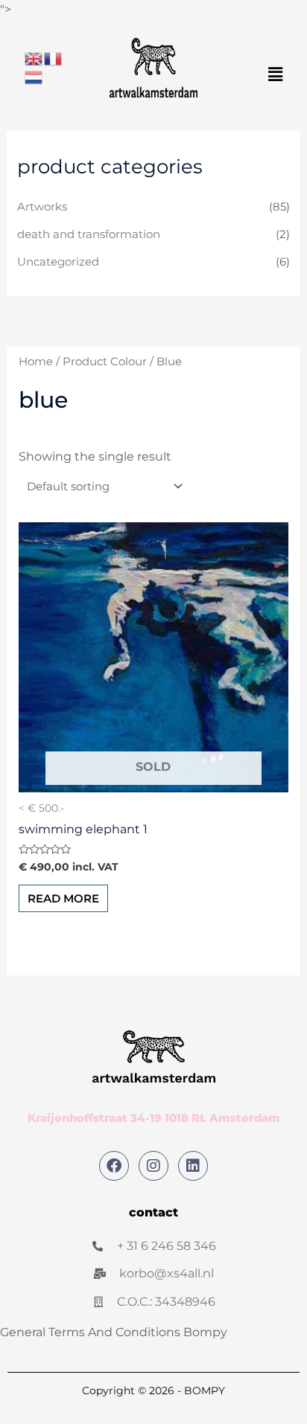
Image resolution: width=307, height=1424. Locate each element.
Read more (63, 898)
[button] (275, 74)
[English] (34, 58)
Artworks (42, 207)
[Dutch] (34, 77)
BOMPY (204, 1390)
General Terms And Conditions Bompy (113, 1332)
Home (36, 361)
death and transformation (88, 234)
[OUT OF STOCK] (154, 657)
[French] (53, 58)
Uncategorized (58, 262)
